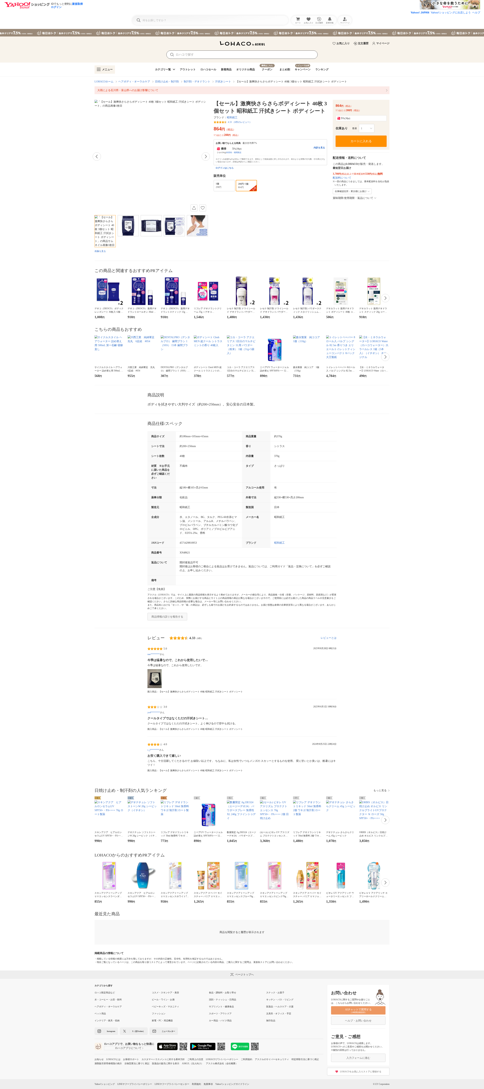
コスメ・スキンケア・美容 (165, 992)
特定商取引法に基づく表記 (305, 1059)
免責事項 (208, 1084)
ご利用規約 (246, 1059)
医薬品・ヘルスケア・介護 (279, 1006)
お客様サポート (131, 1059)
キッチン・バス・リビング (279, 999)
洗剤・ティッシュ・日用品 (222, 999)
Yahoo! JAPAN (420, 12)
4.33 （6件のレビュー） (240, 122)
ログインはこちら (225, 168)
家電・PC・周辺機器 (162, 1020)
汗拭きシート (223, 81)
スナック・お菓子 (275, 992)
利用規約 (196, 1084)
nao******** (153, 654)
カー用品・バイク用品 (220, 1020)
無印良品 (270, 1020)
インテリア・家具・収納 (107, 1020)
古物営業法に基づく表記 (136, 1063)
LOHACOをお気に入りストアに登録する (360, 1071)
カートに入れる (361, 141)
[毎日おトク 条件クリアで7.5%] (242, 32)
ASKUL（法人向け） (192, 1063)
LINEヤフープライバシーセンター (172, 1084)
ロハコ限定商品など (105, 992)
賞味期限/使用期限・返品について (353, 198)
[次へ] (206, 156)
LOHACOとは (113, 1059)
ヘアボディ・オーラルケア (134, 81)
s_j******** (153, 750)
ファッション (158, 1013)
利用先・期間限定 (233, 152)
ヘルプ (476, 12)
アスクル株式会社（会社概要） (222, 1063)
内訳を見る (319, 147)
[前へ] (97, 156)
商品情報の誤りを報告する (167, 616)
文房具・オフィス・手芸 (278, 1013)
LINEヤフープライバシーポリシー (134, 1084)
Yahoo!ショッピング (105, 1084)
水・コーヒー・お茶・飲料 (108, 999)
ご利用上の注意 (195, 1059)
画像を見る (100, 251)
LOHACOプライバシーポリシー (222, 1059)
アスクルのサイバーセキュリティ (272, 1059)
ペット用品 (100, 1013)
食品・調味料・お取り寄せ (222, 992)
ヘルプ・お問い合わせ (358, 1020)
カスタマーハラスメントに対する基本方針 (163, 1059)
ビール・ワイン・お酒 (163, 999)
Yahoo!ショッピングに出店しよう (451, 12)
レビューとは (329, 637)
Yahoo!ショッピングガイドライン (232, 1084)
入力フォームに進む (358, 1057)
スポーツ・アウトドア (220, 1013)
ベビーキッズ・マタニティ (165, 1006)
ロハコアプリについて (128, 1048)
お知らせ (99, 1059)
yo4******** (153, 712)
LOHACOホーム (104, 81)
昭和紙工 (232, 117)
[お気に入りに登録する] (202, 208)
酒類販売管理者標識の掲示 (108, 1063)
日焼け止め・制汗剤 (167, 81)
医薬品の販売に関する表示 (165, 1063)
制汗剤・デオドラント (197, 81)
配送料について (342, 177)
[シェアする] (194, 208)
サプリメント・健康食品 (221, 1006)
